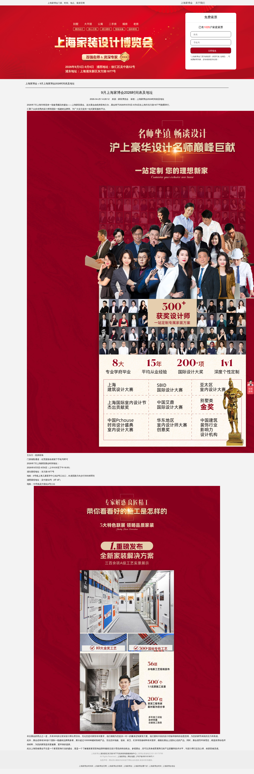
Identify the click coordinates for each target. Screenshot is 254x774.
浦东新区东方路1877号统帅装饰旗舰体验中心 (118, 753)
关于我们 (200, 2)
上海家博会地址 (169, 766)
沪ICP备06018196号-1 (145, 756)
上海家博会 (187, 2)
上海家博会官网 (100, 766)
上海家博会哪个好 (141, 766)
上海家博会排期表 (115, 766)
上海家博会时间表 (86, 766)
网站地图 (131, 756)
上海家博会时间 (155, 766)
